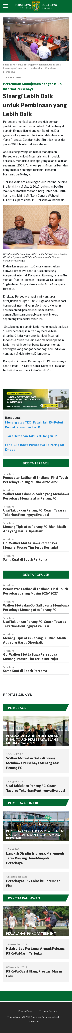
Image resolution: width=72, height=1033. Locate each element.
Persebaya (8, 474)
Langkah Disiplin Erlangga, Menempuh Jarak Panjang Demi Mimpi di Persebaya (35, 858)
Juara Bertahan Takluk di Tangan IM (31, 436)
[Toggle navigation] (5, 6)
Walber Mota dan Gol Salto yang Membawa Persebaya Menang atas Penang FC (33, 763)
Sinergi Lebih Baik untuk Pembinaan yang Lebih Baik (35, 104)
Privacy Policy (25, 1011)
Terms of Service (48, 1011)
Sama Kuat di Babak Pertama (25, 559)
